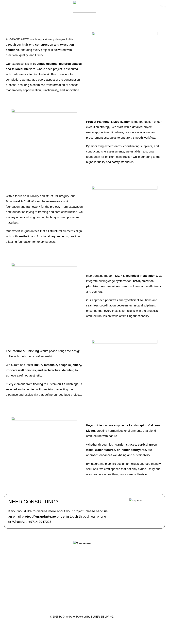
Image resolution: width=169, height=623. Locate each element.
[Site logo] (84, 6)
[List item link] (82, 582)
